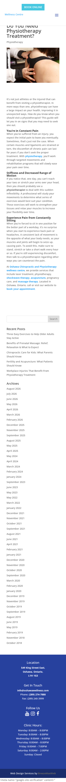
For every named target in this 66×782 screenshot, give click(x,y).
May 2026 (12, 404)
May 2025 (12, 445)
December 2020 (15, 559)
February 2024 (15, 471)
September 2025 (16, 435)
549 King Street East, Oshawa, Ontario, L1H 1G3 (33, 671)
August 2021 (14, 533)
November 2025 (16, 430)
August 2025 (14, 440)
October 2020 (14, 570)
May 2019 (12, 627)
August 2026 (14, 388)
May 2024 (12, 456)
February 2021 (15, 549)
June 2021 (12, 539)
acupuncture (38, 277)
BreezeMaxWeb (47, 773)
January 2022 (14, 508)
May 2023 (12, 492)
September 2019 (16, 611)
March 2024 (13, 466)
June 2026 (12, 399)
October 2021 (14, 523)
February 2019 (15, 632)
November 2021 (16, 518)
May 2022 (12, 497)
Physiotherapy (15, 42)
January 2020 (14, 591)
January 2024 (14, 476)
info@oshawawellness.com (33, 690)
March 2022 (13, 502)
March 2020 (13, 580)
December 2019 (15, 596)
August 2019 (14, 617)
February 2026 (15, 419)
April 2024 (12, 461)
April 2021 (12, 544)
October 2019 (14, 606)
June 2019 (12, 622)
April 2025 (12, 450)
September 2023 (16, 482)
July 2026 (12, 393)
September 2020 (16, 575)
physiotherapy (33, 156)
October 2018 (14, 643)
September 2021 (16, 528)
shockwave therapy (18, 277)
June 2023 (12, 487)
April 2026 (12, 409)
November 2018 (16, 637)
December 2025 (15, 424)
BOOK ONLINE (33, 7)
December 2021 (15, 513)
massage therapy (28, 281)
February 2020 (15, 585)
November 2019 (16, 601)
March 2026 (13, 414)
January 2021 (14, 554)
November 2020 (16, 565)
